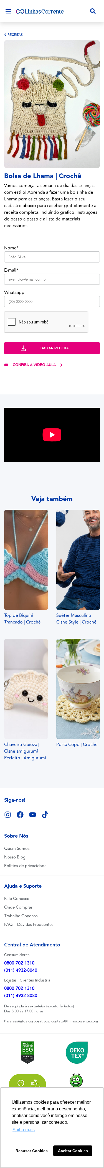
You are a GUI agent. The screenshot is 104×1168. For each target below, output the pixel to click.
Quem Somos (16, 848)
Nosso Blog (15, 857)
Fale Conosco (16, 898)
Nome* (11, 248)
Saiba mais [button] (23, 1129)
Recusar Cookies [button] (32, 1151)
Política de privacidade (25, 866)
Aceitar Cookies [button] (73, 1151)
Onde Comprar (18, 907)
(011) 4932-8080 (20, 995)
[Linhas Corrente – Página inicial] (40, 11)
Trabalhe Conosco (21, 916)
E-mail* (11, 270)
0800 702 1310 (19, 963)
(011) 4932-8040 (20, 970)
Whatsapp (14, 292)
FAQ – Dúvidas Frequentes (28, 924)
